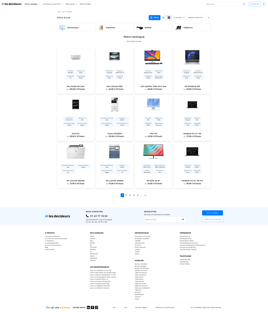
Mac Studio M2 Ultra (75, 86)
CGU (125, 307)
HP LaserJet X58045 (115, 181)
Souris (137, 254)
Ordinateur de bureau (142, 236)
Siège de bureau (140, 283)
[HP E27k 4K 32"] (153, 165)
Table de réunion (141, 272)
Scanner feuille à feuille (188, 249)
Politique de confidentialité (165, 307)
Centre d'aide (49, 249)
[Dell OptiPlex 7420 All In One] (153, 71)
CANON (92, 238)
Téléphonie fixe (185, 259)
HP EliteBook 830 (192, 86)
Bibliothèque (139, 294)
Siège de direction (141, 286)
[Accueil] (59, 11)
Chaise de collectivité (142, 288)
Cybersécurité (140, 243)
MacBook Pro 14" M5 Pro (192, 181)
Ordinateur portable (142, 238)
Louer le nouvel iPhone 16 (99, 279)
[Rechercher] (244, 4)
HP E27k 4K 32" (153, 181)
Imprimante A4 (185, 236)
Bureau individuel (141, 264)
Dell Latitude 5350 (114, 86)
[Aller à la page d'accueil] (11, 4)
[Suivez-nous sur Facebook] (92, 307)
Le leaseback (49, 241)
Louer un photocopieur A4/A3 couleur (103, 277)
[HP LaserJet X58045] (114, 165)
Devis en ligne (85, 4)
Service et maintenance (53, 245)
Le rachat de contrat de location (56, 238)
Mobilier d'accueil (141, 270)
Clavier (137, 252)
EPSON (92, 243)
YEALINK (93, 260)
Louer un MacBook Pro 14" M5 (100, 270)
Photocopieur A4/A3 (187, 241)
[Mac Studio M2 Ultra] (75, 71)
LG (91, 252)
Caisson (137, 297)
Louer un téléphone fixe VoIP (100, 286)
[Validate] (183, 219)
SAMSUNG (93, 258)
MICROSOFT (94, 254)
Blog (46, 247)
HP (91, 245)
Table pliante (139, 281)
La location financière (52, 236)
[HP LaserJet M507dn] (75, 165)
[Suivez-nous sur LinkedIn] (88, 307)
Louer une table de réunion (99, 288)
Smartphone (184, 262)
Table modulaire (140, 275)
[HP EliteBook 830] (192, 71)
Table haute (139, 277)
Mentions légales (141, 307)
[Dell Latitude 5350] (114, 71)
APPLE (92, 236)
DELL (91, 241)
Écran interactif (140, 247)
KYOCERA (93, 247)
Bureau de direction (142, 268)
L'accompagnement (52, 243)
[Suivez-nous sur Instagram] (96, 307)
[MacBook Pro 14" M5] (192, 118)
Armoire (137, 292)
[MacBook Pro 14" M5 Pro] (192, 165)
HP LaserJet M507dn (76, 181)
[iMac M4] (153, 118)
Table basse (139, 279)
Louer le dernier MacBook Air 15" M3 (103, 275)
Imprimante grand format (189, 243)
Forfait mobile (184, 264)
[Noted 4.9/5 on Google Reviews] (58, 307)
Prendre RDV (254, 4)
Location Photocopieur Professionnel (192, 245)
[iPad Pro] (75, 118)
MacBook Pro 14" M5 (192, 134)
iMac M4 (153, 134)
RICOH (92, 256)
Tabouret (138, 290)
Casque (137, 249)
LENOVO (93, 249)
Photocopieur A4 (185, 238)
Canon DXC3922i (114, 134)
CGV (114, 307)
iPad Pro (75, 134)
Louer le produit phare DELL (100, 283)
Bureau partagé (140, 266)
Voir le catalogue (212, 213)
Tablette (138, 241)
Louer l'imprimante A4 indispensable (103, 272)
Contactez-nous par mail (212, 219)
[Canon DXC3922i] (114, 118)
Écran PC (138, 245)
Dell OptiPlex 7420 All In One (153, 86)
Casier (137, 299)
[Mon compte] (264, 4)
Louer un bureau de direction (100, 281)
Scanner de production (188, 247)
